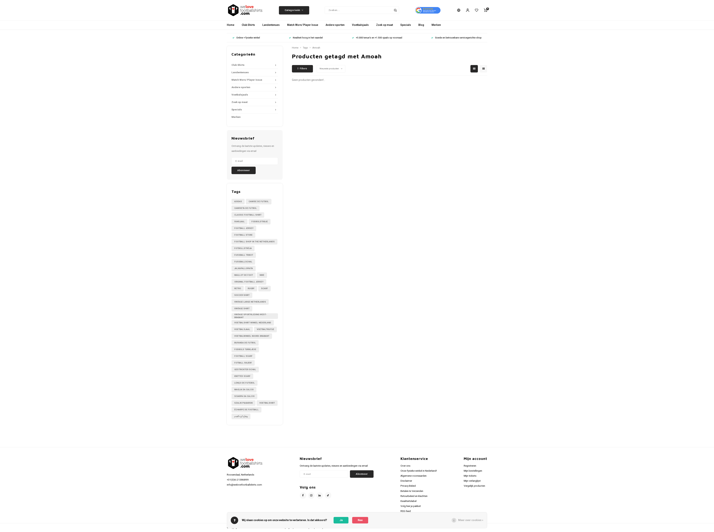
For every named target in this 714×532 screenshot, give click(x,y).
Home (230, 25)
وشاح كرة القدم (241, 416)
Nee (360, 520)
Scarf (264, 288)
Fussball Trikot (243, 255)
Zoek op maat (384, 25)
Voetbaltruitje (265, 329)
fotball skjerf (243, 362)
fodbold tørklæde (245, 349)
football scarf (243, 356)
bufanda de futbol (245, 342)
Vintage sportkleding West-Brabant (250, 316)
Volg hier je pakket (411, 506)
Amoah (316, 47)
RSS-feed (406, 511)
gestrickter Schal (245, 369)
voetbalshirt (267, 403)
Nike (262, 275)
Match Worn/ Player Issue (302, 25)
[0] (485, 10)
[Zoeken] (395, 10)
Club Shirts (248, 25)
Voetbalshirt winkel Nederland (252, 322)
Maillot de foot (243, 275)
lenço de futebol (244, 382)
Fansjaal (239, 221)
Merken (436, 25)
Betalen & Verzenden (412, 491)
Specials (405, 25)
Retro (237, 288)
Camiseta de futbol (245, 208)
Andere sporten (335, 25)
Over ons (405, 466)
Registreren (470, 466)
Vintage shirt (242, 308)
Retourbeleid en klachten (414, 496)
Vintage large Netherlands (250, 301)
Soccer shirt (242, 295)
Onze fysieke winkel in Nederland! (419, 471)
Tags (305, 47)
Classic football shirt (247, 214)
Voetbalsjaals (360, 25)
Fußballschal (243, 261)
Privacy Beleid (408, 486)
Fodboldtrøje (259, 221)
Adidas (238, 201)
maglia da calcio (244, 389)
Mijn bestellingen (473, 471)
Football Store (243, 235)
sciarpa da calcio (244, 396)
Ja (341, 520)
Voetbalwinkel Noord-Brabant (251, 336)
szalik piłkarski (243, 403)
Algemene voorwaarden (414, 476)
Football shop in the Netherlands (254, 241)
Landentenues (271, 25)
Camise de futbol (259, 201)
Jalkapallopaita (243, 268)
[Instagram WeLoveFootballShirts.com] (311, 495)
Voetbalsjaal (242, 329)
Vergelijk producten (474, 486)
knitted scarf (242, 376)
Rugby (251, 288)
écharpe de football (246, 409)
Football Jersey (243, 228)
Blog (421, 25)
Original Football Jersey (248, 281)
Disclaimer (406, 481)
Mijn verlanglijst (472, 481)
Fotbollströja (243, 248)
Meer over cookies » (470, 520)
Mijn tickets (470, 476)
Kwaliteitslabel (408, 501)
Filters (303, 68)
